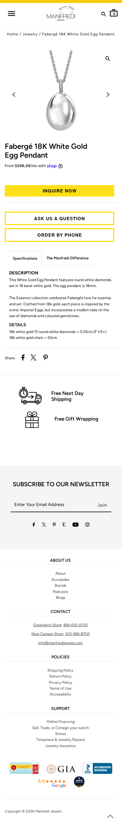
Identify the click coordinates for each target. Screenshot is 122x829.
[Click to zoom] (107, 59)
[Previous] (14, 94)
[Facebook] (34, 526)
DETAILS (17, 324)
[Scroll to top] (110, 817)
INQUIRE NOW (60, 190)
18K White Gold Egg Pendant (46, 150)
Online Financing (60, 721)
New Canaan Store (47, 634)
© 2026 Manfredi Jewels (42, 811)
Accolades (60, 579)
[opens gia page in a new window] (61, 772)
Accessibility (60, 694)
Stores (60, 733)
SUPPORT (60, 708)
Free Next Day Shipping (67, 396)
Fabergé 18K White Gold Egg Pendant (78, 34)
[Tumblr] (64, 526)
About (60, 573)
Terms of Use (60, 688)
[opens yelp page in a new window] (24, 772)
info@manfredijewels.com (60, 643)
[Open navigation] (11, 13)
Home (12, 34)
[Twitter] (44, 526)
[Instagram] (87, 526)
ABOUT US (60, 560)
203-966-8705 (77, 634)
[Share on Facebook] (23, 358)
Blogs (60, 597)
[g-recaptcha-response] (61, 825)
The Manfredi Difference (67, 258)
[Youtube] (75, 526)
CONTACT (60, 611)
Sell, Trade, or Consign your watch (60, 728)
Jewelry (30, 34)
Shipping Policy (60, 670)
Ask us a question (59, 218)
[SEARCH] (103, 15)
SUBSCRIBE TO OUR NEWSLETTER (61, 484)
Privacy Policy (60, 682)
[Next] (107, 94)
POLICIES (61, 657)
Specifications (25, 258)
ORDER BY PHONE (59, 235)
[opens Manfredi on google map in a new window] (52, 787)
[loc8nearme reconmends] (79, 787)
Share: (10, 358)
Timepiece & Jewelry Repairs (60, 739)
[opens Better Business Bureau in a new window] (97, 772)
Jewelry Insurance (60, 746)
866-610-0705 (75, 625)
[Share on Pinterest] (45, 358)
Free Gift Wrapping (76, 419)
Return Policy (60, 676)
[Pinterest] (54, 526)
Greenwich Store (47, 625)
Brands (60, 585)
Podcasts (60, 591)
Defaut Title (61, 176)
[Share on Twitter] (33, 358)
